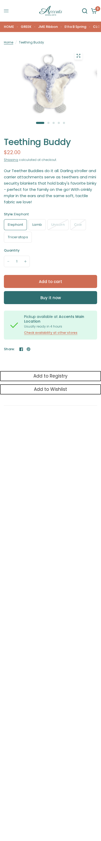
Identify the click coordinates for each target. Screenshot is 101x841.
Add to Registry (50, 376)
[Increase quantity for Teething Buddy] (25, 261)
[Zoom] (78, 56)
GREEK (26, 26)
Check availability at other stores (50, 332)
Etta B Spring (75, 26)
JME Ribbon (48, 26)
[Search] (84, 11)
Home (8, 42)
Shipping (11, 160)
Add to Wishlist (50, 389)
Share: (9, 349)
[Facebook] (21, 349)
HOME (9, 26)
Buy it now (50, 297)
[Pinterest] (28, 349)
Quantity (12, 250)
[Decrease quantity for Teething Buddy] (8, 261)
